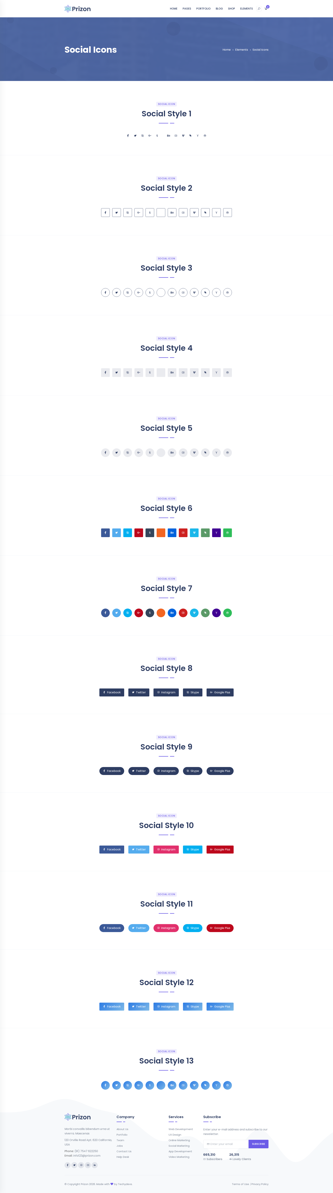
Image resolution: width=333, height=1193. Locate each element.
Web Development (181, 1129)
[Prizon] (78, 8)
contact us (124, 1151)
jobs (120, 1146)
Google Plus (222, 692)
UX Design (175, 1134)
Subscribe (258, 1144)
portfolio (203, 8)
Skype (195, 692)
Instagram (168, 692)
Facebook (114, 692)
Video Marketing (179, 1157)
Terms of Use (240, 1184)
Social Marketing (179, 1146)
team (120, 1140)
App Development (180, 1151)
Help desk (123, 1157)
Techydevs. (125, 1184)
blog (219, 8)
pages (187, 8)
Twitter (141, 692)
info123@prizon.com (86, 1156)
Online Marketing (179, 1140)
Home (173, 8)
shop (231, 8)
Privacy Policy (259, 1184)
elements (246, 8)
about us (122, 1129)
